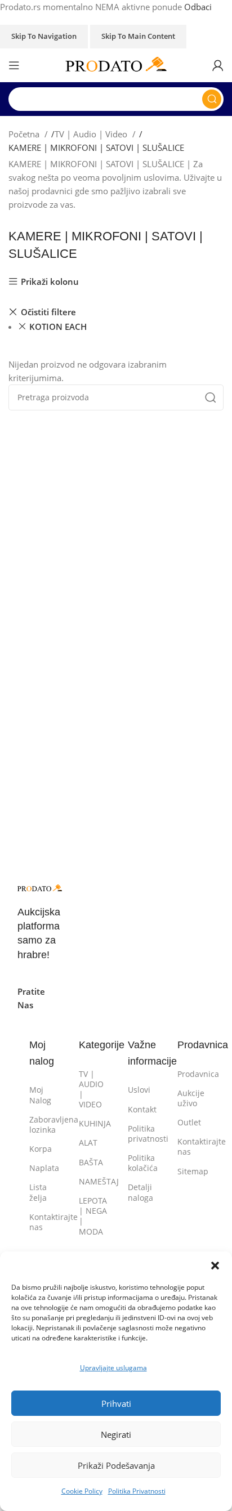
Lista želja (38, 1192)
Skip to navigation (44, 36)
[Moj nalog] (218, 65)
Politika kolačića (140, 1162)
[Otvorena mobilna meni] (14, 65)
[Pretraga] (211, 99)
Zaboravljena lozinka (42, 1124)
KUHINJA (91, 1123)
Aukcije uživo (190, 1098)
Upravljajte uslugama (113, 1368)
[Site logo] (116, 64)
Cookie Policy (81, 1491)
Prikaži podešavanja (116, 1465)
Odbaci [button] (198, 6)
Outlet (189, 1122)
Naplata (42, 1168)
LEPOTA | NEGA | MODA (91, 1216)
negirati (116, 1434)
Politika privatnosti (140, 1133)
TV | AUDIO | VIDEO (91, 1089)
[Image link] (39, 887)
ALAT (88, 1142)
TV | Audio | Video (92, 134)
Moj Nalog (40, 1094)
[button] (215, 1265)
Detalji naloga (140, 1192)
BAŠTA (91, 1162)
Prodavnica (190, 1074)
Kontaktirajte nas (42, 1222)
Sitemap (190, 1171)
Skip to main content (138, 36)
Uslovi (139, 1089)
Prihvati (116, 1403)
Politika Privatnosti (137, 1491)
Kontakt (140, 1109)
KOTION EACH (58, 326)
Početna (25, 134)
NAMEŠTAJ (91, 1181)
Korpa (40, 1148)
